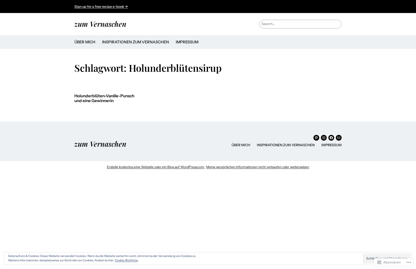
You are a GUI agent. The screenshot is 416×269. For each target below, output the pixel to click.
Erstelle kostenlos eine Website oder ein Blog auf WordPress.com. (156, 167)
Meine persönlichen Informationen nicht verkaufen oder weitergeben (257, 167)
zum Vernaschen (100, 23)
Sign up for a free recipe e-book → (101, 6)
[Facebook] (331, 138)
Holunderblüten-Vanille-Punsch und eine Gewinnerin (104, 98)
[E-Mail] (339, 138)
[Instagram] (324, 138)
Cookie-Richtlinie (126, 260)
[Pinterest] (316, 138)
